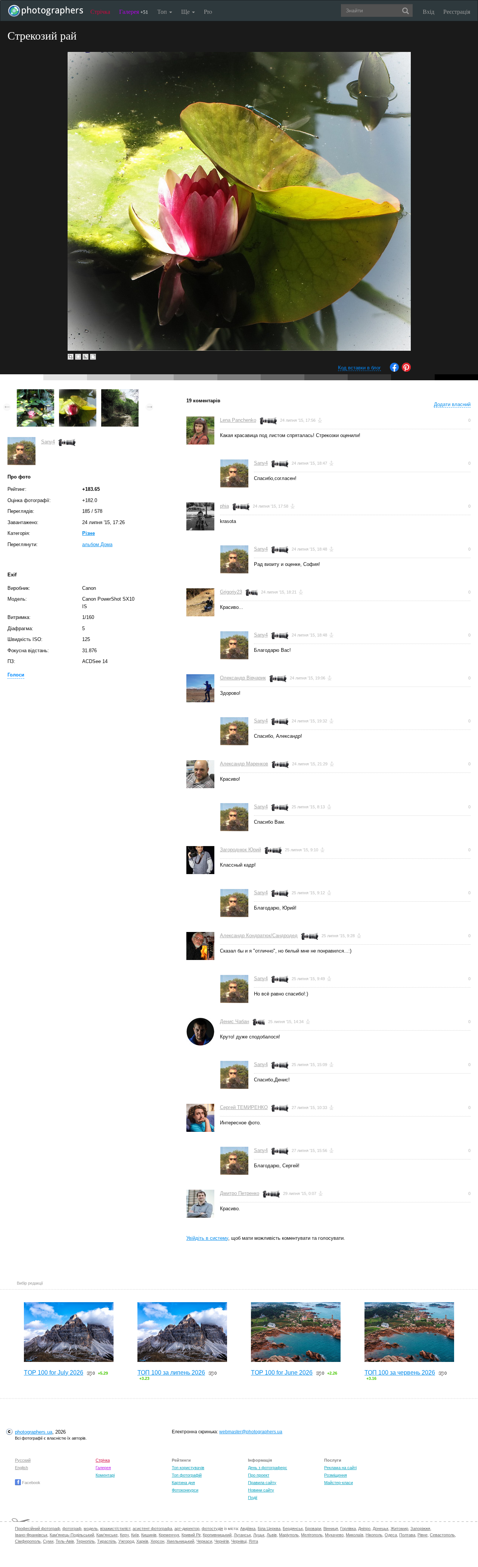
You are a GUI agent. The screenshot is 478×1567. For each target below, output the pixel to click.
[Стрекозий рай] (77, 393)
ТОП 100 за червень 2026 (399, 1372)
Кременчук (169, 1535)
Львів (272, 1535)
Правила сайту (262, 1482)
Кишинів (148, 1535)
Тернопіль (85, 1541)
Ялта (253, 1541)
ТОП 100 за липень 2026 (171, 1372)
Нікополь (374, 1535)
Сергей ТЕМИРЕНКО (244, 1107)
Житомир (399, 1528)
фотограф (71, 1528)
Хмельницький (180, 1541)
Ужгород (126, 1541)
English (21, 1467)
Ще (186, 11)
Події (252, 1497)
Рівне (423, 1535)
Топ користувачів (188, 1467)
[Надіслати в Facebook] (394, 370)
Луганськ (242, 1535)
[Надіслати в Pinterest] (406, 370)
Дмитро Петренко (239, 1193)
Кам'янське (107, 1535)
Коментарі (105, 1475)
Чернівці (238, 1541)
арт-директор (186, 1528)
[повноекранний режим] (93, 357)
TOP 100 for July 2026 (53, 1372)
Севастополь (442, 1535)
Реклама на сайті (340, 1467)
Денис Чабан (234, 1021)
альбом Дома (97, 544)
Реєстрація (456, 11)
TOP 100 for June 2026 (282, 1372)
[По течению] (120, 393)
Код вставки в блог (359, 368)
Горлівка (348, 1528)
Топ (162, 11)
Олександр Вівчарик (243, 678)
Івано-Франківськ (31, 1535)
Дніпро (364, 1528)
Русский (23, 1460)
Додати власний (452, 404)
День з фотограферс (267, 1467)
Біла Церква (269, 1528)
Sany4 (48, 442)
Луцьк (258, 1535)
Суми (48, 1541)
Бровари (313, 1528)
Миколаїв (354, 1535)
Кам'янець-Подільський (72, 1535)
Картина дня (183, 1482)
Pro (208, 11)
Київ (135, 1535)
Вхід (428, 11)
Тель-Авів (65, 1541)
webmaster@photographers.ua (250, 1431)
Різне (88, 533)
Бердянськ (293, 1528)
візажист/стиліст (115, 1528)
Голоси (15, 675)
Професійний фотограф (37, 1528)
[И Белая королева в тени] (35, 393)
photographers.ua (33, 1432)
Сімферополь (28, 1541)
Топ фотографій (187, 1475)
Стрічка (100, 11)
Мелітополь (312, 1535)
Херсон (157, 1541)
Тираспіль (106, 1541)
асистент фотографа (152, 1528)
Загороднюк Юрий (240, 849)
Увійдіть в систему (207, 1238)
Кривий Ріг (191, 1535)
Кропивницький (217, 1535)
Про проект (258, 1475)
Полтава (407, 1535)
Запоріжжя (420, 1528)
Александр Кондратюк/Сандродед (259, 935)
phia (224, 506)
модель (91, 1528)
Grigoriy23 (231, 592)
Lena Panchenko (238, 420)
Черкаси (204, 1541)
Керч (124, 1535)
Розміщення (335, 1475)
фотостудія (212, 1528)
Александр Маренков (244, 764)
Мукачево (334, 1535)
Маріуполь (289, 1535)
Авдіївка (247, 1528)
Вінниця (330, 1528)
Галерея (133, 11)
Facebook (30, 1482)
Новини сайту (261, 1490)
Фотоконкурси (185, 1490)
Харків (142, 1541)
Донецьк (380, 1528)
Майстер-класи (338, 1482)
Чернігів (221, 1541)
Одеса (391, 1535)
